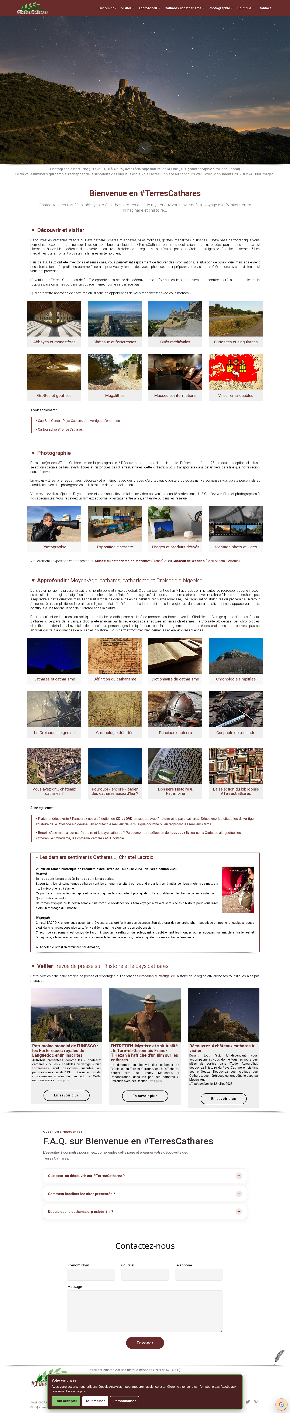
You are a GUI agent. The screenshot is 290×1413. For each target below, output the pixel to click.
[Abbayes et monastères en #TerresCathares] (54, 318)
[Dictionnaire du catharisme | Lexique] (175, 655)
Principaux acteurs (175, 732)
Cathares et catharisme (183, 8)
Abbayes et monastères (54, 341)
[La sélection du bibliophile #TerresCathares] (236, 765)
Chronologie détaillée (114, 732)
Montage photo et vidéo (236, 547)
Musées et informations (175, 395)
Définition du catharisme (114, 679)
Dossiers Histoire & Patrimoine (175, 791)
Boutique (244, 8)
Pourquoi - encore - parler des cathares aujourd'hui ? (115, 791)
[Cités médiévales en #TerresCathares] (175, 318)
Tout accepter (66, 1401)
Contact (265, 8)
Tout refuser (95, 1401)
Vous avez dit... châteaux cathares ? (54, 791)
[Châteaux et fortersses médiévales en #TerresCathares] (115, 318)
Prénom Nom (78, 1265)
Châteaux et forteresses (114, 341)
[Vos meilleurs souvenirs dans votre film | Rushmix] (236, 523)
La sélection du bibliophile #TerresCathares (236, 791)
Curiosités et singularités (236, 341)
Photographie (219, 8)
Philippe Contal (227, 169)
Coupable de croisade (235, 732)
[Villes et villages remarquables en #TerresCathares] (236, 371)
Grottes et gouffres (54, 395)
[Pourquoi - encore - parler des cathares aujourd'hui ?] (115, 765)
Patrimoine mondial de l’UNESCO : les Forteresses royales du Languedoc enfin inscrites (65, 1050)
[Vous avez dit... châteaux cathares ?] (54, 765)
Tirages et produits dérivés (175, 547)
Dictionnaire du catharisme (175, 679)
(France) (129, 561)
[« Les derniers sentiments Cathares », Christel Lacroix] (238, 889)
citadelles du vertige (154, 976)
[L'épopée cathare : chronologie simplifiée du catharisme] (236, 655)
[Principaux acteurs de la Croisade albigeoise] (175, 709)
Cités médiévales (175, 341)
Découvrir (106, 8)
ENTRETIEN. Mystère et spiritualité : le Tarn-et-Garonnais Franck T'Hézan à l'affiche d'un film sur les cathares (144, 1052)
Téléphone (183, 1265)
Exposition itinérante (115, 547)
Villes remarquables (235, 395)
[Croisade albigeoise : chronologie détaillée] (115, 709)
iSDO (33, 1407)
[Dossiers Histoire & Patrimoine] (175, 765)
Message (75, 1286)
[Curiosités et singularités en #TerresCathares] (236, 318)
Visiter (126, 8)
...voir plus (62, 1080)
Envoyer (145, 1342)
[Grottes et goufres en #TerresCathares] (54, 371)
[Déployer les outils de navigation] (281, 1404)
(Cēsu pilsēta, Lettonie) (206, 561)
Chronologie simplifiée (236, 679)
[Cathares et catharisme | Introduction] (54, 655)
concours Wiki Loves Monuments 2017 (211, 174)
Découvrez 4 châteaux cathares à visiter (221, 1048)
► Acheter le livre (48, 947)
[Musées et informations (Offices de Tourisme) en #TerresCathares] (175, 371)
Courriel (127, 1265)
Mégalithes (115, 395)
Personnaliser (124, 1401)
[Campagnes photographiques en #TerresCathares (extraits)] (54, 523)
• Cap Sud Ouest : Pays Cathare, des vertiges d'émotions (78, 421)
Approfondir (147, 8)
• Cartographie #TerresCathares (59, 429)
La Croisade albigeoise (54, 732)
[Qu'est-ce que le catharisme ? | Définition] (115, 655)
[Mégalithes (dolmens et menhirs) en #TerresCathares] (115, 371)
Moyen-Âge (83, 580)
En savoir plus (66, 1095)
